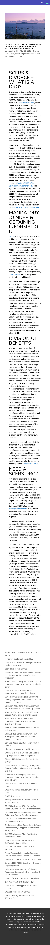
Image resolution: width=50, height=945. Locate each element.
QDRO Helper (14, 274)
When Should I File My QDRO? (17, 892)
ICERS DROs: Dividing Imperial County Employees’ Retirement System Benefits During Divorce (22, 777)
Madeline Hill (12, 51)
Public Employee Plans (24, 53)
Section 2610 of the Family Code (25, 207)
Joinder (12, 236)
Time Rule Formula (30, 464)
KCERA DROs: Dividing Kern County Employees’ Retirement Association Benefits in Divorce (20, 721)
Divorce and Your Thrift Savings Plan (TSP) (23, 859)
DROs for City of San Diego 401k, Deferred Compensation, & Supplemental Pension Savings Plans (23, 828)
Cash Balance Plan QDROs (16, 669)
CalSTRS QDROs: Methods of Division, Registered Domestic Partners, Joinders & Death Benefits (22, 872)
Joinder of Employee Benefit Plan (19, 659)
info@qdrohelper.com (18, 508)
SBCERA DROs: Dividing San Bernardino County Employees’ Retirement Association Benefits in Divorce (23, 699)
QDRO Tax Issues (12, 796)
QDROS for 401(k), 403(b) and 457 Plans (22, 878)
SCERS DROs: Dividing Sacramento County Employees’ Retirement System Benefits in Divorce (23, 46)
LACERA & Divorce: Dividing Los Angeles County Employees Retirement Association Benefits (23, 768)
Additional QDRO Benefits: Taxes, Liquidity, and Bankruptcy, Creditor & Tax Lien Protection (23, 675)
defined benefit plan (25, 103)
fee (31, 277)
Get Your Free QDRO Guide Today (19, 882)
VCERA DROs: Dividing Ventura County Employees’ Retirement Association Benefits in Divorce (21, 736)
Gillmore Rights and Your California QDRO (22, 749)
